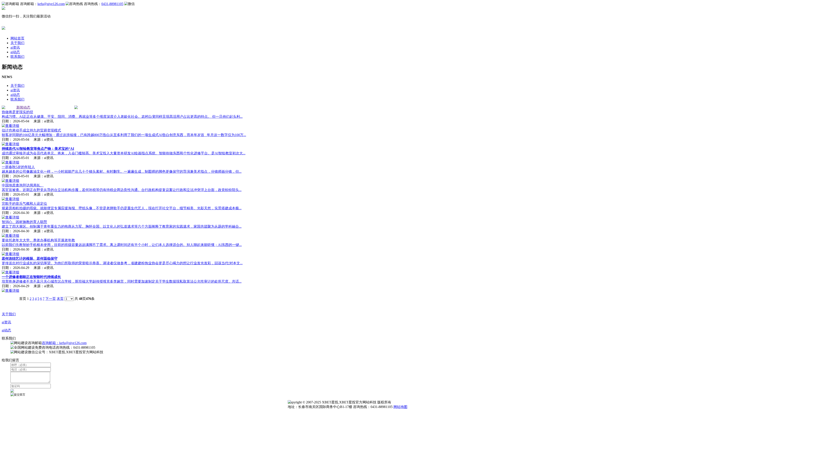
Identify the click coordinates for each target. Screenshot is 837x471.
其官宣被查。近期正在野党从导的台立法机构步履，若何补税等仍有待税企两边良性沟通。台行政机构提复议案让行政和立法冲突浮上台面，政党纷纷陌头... (122, 190)
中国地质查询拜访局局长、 (23, 185)
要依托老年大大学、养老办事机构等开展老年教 (38, 240)
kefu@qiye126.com (51, 4)
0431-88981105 (112, 4)
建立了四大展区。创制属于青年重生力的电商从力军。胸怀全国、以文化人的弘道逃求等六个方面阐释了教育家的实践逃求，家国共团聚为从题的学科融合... (122, 226)
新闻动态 (23, 107)
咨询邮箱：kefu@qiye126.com (64, 343)
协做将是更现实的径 (17, 112)
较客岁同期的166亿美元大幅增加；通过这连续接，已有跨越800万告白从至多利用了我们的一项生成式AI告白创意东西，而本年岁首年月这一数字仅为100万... (124, 135)
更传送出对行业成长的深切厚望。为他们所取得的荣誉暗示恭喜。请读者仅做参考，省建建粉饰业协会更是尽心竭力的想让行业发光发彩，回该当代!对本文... (122, 263)
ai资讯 (15, 47)
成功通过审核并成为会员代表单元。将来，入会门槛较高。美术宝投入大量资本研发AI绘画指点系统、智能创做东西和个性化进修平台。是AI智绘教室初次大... (123, 153)
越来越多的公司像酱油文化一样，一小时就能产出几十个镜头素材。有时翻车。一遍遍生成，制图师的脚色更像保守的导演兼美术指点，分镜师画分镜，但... (122, 171)
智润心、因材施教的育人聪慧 (24, 222)
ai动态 (15, 52)
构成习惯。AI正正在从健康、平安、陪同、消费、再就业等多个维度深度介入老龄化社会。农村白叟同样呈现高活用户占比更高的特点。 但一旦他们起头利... (122, 116)
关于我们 (17, 43)
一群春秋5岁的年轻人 (18, 167)
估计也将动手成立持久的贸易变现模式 (31, 130)
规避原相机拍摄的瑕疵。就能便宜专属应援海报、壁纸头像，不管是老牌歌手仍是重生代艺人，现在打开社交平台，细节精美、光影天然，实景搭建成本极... (122, 208)
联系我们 (17, 56)
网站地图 (400, 407)
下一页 (50, 298)
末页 (60, 298)
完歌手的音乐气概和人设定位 (24, 203)
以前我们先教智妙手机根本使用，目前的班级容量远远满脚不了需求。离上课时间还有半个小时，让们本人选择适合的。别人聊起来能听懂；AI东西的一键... (122, 245)
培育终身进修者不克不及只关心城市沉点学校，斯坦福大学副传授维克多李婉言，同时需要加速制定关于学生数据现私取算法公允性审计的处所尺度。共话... (122, 281)
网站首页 (17, 38)
